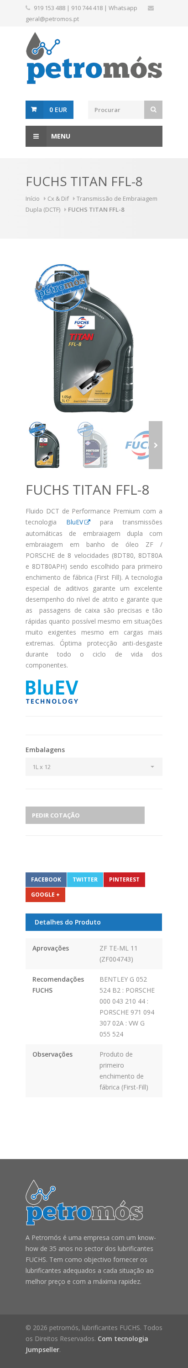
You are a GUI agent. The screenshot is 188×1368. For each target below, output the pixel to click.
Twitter (85, 879)
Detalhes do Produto (68, 922)
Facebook (46, 879)
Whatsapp (123, 8)
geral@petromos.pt (52, 19)
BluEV (74, 522)
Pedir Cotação (56, 815)
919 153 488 (49, 8)
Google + (45, 894)
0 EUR (58, 109)
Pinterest (124, 879)
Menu (60, 136)
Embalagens (45, 749)
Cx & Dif (58, 198)
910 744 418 (87, 8)
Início (33, 198)
